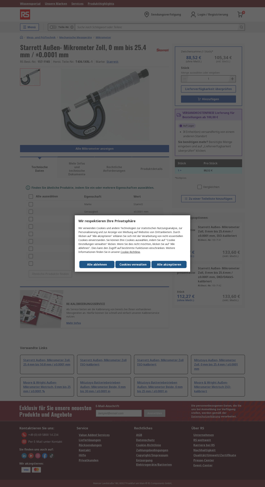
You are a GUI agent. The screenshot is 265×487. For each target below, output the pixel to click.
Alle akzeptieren (169, 264)
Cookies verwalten (133, 264)
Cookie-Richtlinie (130, 252)
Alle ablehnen (97, 264)
